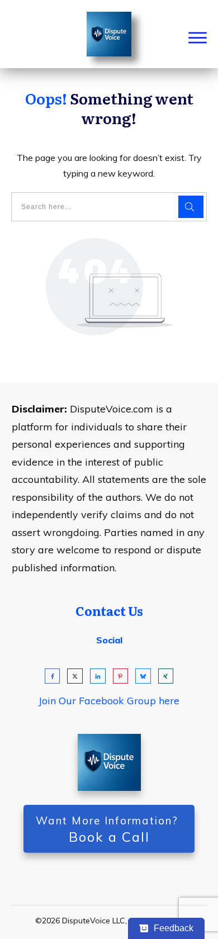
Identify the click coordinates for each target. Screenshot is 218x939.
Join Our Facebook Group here (109, 700)
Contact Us (109, 610)
